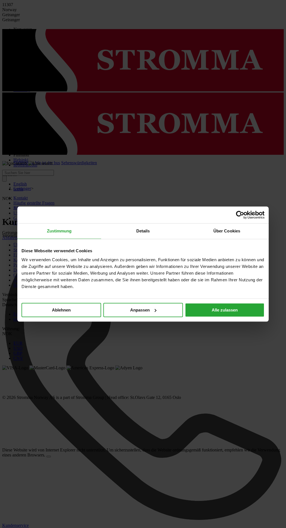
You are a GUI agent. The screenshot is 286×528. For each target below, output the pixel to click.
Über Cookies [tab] (226, 231)
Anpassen (140, 310)
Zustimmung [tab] (59, 231)
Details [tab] (143, 231)
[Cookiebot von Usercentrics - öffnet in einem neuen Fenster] (240, 215)
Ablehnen (61, 310)
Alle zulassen (225, 310)
